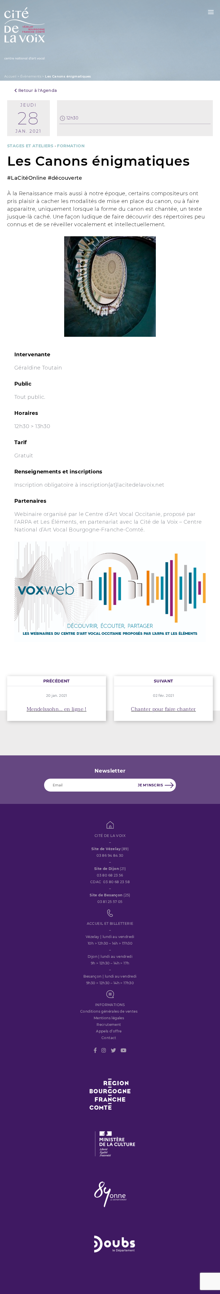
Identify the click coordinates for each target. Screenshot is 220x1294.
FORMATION (71, 145)
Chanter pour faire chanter (163, 709)
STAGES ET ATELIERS (30, 145)
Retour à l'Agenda (37, 90)
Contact (108, 1038)
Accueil (10, 76)
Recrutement (109, 1024)
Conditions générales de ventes (109, 1011)
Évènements (30, 76)
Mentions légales (109, 1018)
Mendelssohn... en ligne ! (57, 709)
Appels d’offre (109, 1031)
